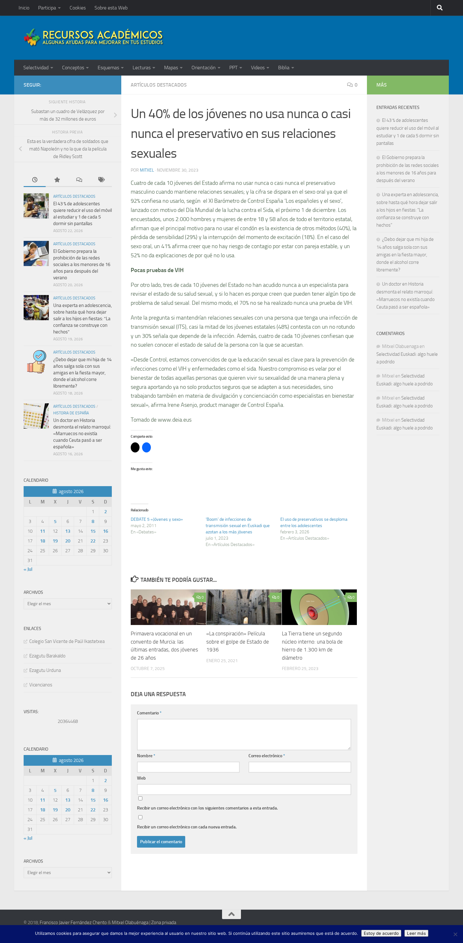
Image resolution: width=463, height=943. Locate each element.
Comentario (149, 713)
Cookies (78, 8)
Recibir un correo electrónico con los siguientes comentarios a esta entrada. (207, 808)
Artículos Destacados (159, 85)
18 (42, 541)
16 (105, 531)
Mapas (171, 68)
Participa (47, 8)
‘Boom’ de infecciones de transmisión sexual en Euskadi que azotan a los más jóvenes (238, 526)
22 (92, 541)
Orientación (203, 68)
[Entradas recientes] (35, 180)
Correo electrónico (267, 755)
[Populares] (57, 180)
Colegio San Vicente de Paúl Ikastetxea (67, 641)
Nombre (146, 755)
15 (92, 531)
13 (67, 531)
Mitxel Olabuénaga (130, 922)
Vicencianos (40, 685)
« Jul (28, 569)
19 (55, 541)
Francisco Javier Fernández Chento (73, 922)
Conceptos (73, 68)
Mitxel (147, 170)
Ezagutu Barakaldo (47, 656)
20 (67, 541)
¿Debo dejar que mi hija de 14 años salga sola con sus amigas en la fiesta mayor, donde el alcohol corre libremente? (82, 373)
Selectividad (36, 68)
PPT (233, 68)
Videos (258, 68)
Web (141, 778)
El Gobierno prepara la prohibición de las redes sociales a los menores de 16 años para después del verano (81, 264)
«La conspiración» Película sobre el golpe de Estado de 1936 (237, 642)
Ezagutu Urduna (45, 670)
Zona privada (163, 922)
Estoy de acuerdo (381, 933)
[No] (455, 934)
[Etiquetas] (101, 180)
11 (42, 531)
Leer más (416, 933)
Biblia (283, 68)
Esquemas (108, 68)
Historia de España (71, 413)
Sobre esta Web (111, 8)
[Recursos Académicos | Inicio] (94, 37)
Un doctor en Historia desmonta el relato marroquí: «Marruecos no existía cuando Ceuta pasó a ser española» (82, 434)
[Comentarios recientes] (79, 180)
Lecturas (142, 68)
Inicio (24, 8)
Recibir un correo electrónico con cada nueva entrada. (187, 827)
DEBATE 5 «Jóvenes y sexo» (157, 519)
